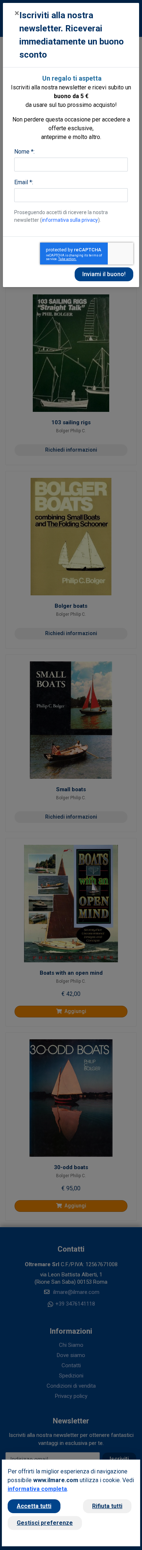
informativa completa (37, 1488)
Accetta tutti (34, 1506)
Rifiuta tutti (107, 1506)
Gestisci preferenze (45, 1522)
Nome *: (24, 151)
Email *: (23, 182)
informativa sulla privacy (70, 220)
